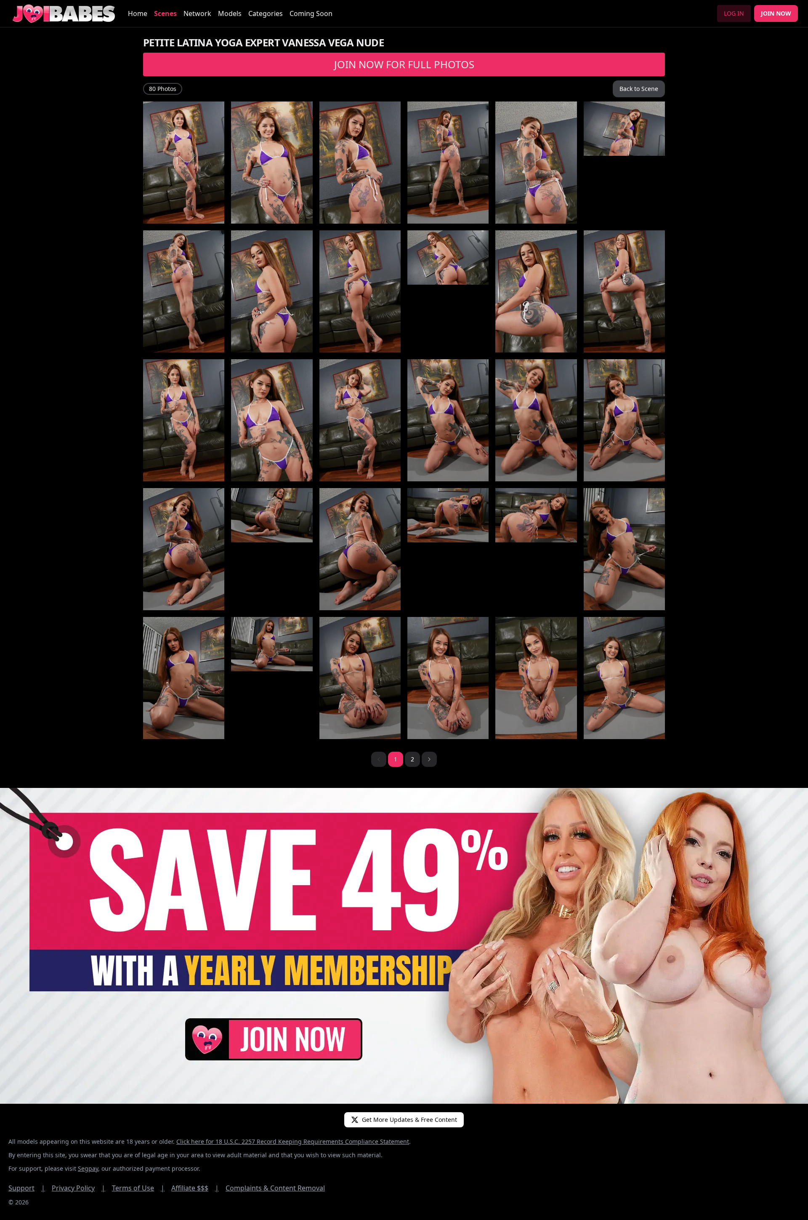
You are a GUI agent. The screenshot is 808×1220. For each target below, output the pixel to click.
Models (230, 13)
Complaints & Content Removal (275, 1188)
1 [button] (395, 759)
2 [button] (412, 759)
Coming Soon (311, 13)
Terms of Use (138, 1188)
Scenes (165, 13)
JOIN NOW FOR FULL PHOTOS (404, 64)
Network (197, 13)
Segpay (88, 1168)
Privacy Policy (78, 1188)
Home (137, 13)
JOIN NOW (776, 13)
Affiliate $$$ (195, 1188)
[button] (429, 759)
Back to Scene (638, 89)
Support (26, 1188)
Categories (265, 13)
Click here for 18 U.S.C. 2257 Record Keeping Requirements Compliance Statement (292, 1141)
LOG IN (734, 13)
